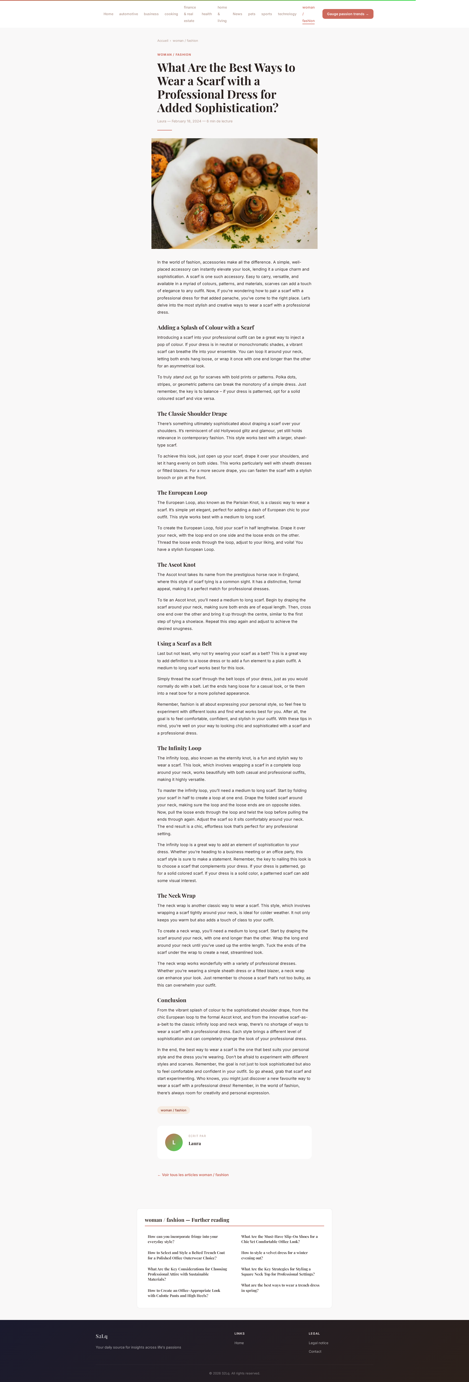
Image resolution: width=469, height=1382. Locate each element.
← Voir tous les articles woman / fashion (193, 1174)
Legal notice (318, 1343)
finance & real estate (190, 13)
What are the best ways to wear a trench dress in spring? (280, 1288)
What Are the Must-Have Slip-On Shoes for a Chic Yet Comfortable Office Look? (279, 1239)
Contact (315, 1351)
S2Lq (101, 1335)
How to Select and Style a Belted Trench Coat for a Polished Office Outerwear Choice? (186, 1255)
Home (108, 14)
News (237, 14)
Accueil (162, 41)
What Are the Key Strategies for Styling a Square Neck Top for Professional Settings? (278, 1271)
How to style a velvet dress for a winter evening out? (274, 1255)
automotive (128, 14)
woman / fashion (185, 41)
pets (252, 14)
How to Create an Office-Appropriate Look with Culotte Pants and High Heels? (184, 1293)
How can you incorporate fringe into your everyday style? (183, 1239)
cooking (171, 14)
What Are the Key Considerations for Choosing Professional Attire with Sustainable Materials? (187, 1274)
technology (287, 14)
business (151, 14)
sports (266, 14)
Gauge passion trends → (348, 14)
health (207, 14)
